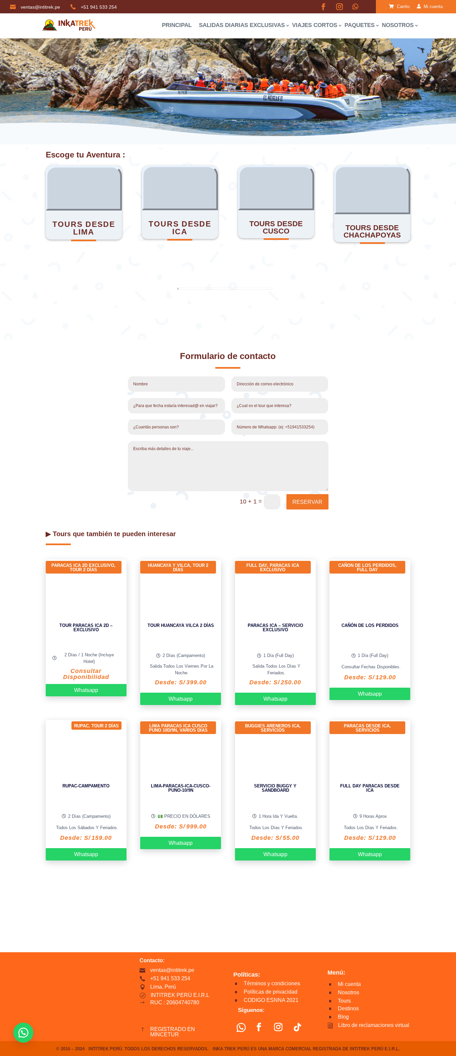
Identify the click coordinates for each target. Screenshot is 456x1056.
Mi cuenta (432, 6)
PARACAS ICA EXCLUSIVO (279, 567)
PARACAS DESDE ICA (367, 725)
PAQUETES (360, 25)
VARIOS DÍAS (194, 730)
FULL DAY (256, 565)
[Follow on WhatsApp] (241, 1027)
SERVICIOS (273, 730)
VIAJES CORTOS (314, 25)
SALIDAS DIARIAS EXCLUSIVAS (242, 25)
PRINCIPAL (177, 25)
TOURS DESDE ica (180, 228)
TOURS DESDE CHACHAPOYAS (372, 231)
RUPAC (81, 725)
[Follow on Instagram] (339, 6)
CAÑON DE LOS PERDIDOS (366, 565)
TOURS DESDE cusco (276, 227)
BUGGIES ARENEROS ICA (272, 725)
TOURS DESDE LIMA (83, 228)
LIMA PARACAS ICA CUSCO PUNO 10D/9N (178, 728)
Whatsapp (86, 690)
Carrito (403, 6)
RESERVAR (307, 502)
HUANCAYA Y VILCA (169, 565)
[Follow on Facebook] (323, 6)
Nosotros (398, 25)
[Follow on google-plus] (355, 6)
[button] (23, 1033)
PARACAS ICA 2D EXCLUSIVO (82, 565)
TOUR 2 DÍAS (83, 569)
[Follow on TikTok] (297, 1027)
